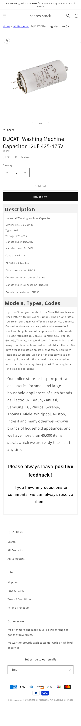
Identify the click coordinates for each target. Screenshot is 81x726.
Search (12, 541)
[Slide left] (32, 123)
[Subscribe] (69, 669)
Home (6, 26)
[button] (5, 16)
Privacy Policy (16, 590)
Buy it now (40, 196)
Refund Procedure (19, 607)
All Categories (16, 558)
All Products (21, 26)
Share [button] (10, 129)
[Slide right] (49, 123)
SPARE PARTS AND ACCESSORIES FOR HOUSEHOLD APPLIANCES (49, 700)
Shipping (13, 582)
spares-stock (19, 700)
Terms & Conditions (19, 599)
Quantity (7, 165)
